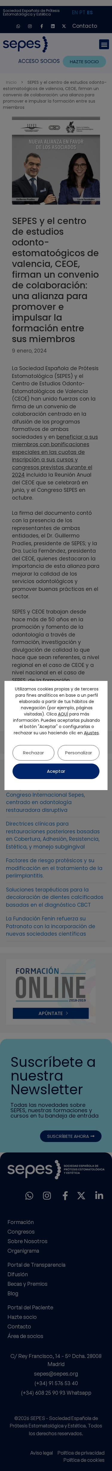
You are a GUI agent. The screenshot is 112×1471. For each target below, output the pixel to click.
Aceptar (56, 771)
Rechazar (33, 753)
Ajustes (91, 733)
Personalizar (78, 753)
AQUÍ (63, 714)
